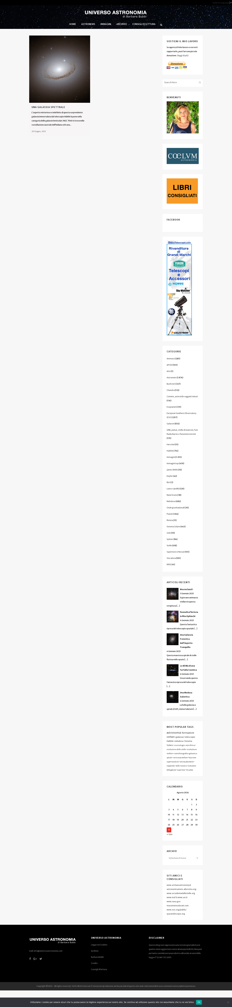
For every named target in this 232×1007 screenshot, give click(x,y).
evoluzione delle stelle (176, 749)
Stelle (169, 545)
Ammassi (171, 358)
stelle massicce (181, 766)
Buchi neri (171, 384)
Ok (199, 1002)
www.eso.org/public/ (176, 909)
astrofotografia (181, 753)
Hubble (170, 451)
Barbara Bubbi (97, 957)
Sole (169, 533)
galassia (180, 737)
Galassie (170, 423)
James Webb (172, 470)
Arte (169, 371)
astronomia (174, 732)
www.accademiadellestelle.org (181, 893)
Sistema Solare (173, 526)
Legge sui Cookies (99, 945)
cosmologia (179, 745)
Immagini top (173, 463)
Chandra (170, 390)
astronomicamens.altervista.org (181, 889)
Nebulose (171, 501)
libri (168, 482)
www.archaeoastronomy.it (179, 885)
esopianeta (171, 766)
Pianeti (170, 514)
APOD (169, 365)
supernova (181, 770)
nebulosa (179, 741)
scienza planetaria (186, 762)
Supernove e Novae (175, 552)
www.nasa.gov (174, 901)
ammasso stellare (180, 757)
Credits (94, 963)
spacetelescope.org (176, 914)
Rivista (170, 520)
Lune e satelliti (173, 488)
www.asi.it (182, 897)
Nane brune (172, 495)
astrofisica (190, 745)
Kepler (170, 476)
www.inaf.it (172, 897)
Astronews (171, 377)
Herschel (171, 444)
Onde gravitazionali (175, 507)
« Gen (169, 834)
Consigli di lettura (99, 969)
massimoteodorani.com (178, 905)
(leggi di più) (182, 55)
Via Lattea (171, 558)
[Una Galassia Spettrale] (59, 69)
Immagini (171, 457)
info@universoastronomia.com (48, 951)
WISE (169, 564)
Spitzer (170, 539)
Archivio (94, 951)
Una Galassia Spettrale (48, 107)
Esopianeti (171, 407)
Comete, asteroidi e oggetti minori (182, 396)
